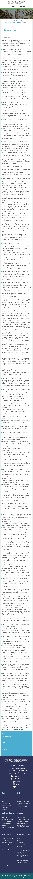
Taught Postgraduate (7, 821)
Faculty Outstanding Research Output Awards (23, 826)
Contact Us (5, 866)
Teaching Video (5, 831)
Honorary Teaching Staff (23, 806)
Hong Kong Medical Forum (23, 850)
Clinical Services (7, 834)
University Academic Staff (23, 797)
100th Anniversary (6, 803)
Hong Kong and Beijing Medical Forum (23, 856)
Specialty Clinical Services (8, 838)
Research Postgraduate (7, 819)
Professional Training (7, 823)
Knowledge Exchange (23, 834)
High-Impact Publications (23, 821)
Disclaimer (4, 809)
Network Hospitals (6, 846)
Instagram (17, 787)
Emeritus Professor (22, 799)
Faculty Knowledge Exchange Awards (21, 847)
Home (3, 21)
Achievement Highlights (23, 819)
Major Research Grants (23, 823)
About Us (9, 21)
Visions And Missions (7, 797)
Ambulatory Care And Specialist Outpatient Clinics (8, 843)
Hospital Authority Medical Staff (23, 804)
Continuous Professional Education (8, 828)
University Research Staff (23, 801)
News (18, 838)
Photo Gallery (5, 807)
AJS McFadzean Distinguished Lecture (22, 859)
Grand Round (5, 825)
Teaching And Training (8, 813)
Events (18, 840)
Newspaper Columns (22, 844)
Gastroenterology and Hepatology (12, 22)
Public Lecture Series (22, 862)
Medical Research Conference (21, 853)
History (3, 801)
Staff (18, 793)
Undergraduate (5, 817)
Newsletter (20, 842)
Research (20, 813)
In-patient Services (6, 840)
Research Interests (21, 817)
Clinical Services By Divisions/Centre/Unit (7, 848)
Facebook (17, 781)
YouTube (18, 784)
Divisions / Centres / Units (20, 21)
